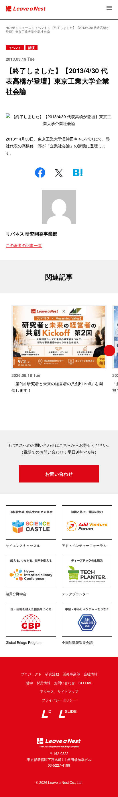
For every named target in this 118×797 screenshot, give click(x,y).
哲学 (29, 682)
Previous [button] (8, 350)
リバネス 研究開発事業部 (31, 233)
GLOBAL (85, 682)
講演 (31, 48)
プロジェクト (31, 673)
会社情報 (90, 673)
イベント (15, 48)
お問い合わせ (59, 473)
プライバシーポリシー (59, 699)
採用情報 (43, 682)
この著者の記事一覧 (24, 245)
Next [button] (109, 350)
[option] (59, 349)
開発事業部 (71, 673)
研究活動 (52, 673)
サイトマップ (68, 691)
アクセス (47, 691)
